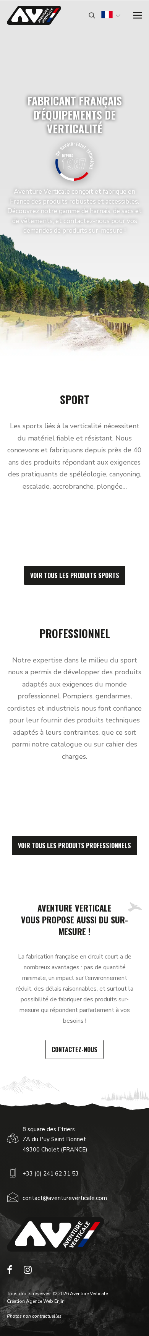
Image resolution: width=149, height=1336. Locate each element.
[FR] (107, 15)
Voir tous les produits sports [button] (74, 575)
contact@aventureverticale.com (65, 1198)
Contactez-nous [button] (74, 1049)
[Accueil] (55, 1234)
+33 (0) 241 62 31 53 (51, 1173)
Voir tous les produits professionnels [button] (74, 845)
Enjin (59, 1301)
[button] (9, 1272)
